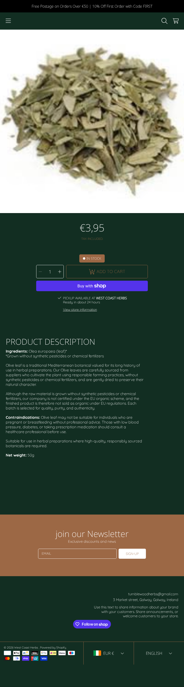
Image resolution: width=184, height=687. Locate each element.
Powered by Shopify (53, 647)
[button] (8, 21)
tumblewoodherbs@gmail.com (153, 594)
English (154, 653)
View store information (80, 310)
